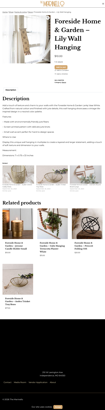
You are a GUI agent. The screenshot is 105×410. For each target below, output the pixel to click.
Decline (68, 407)
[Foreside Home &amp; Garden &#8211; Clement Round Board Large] (86, 174)
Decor (64, 82)
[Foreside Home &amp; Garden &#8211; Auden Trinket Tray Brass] (52, 174)
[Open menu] (103, 3)
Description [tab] (11, 90)
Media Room (20, 382)
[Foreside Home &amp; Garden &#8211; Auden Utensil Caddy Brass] (18, 174)
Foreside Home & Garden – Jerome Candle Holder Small (16, 246)
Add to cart (61, 67)
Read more (80, 259)
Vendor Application (38, 382)
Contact (7, 382)
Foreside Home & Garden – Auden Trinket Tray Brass (17, 301)
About (53, 382)
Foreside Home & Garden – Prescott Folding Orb (84, 246)
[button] (48, 18)
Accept (58, 407)
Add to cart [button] (11, 259)
